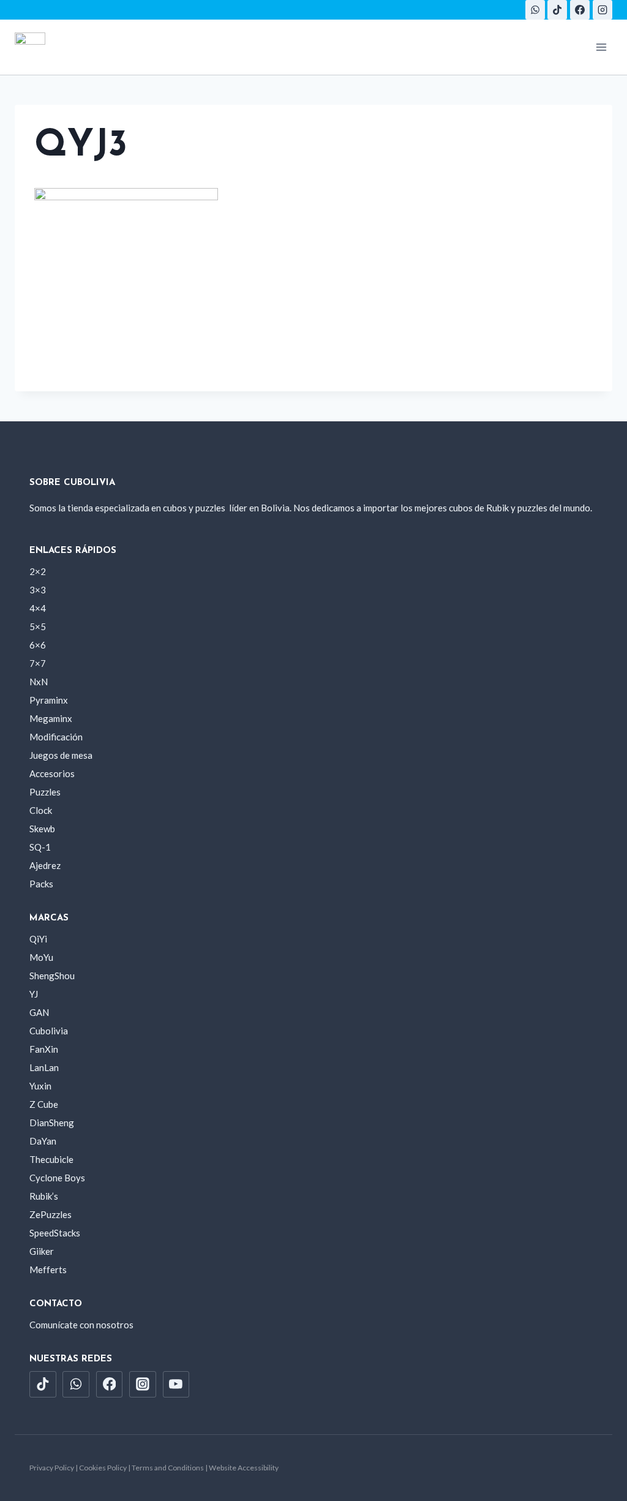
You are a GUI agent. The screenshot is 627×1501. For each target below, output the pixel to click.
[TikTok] (557, 10)
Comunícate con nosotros (81, 1324)
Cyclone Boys (57, 1177)
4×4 (37, 608)
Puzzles (45, 791)
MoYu (41, 957)
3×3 (37, 589)
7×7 (37, 663)
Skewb (42, 828)
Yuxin (40, 1085)
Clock (40, 810)
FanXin (43, 1049)
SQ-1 (40, 846)
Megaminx (50, 718)
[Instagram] (602, 10)
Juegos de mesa (60, 755)
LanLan (44, 1067)
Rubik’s (43, 1196)
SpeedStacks (54, 1232)
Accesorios (52, 773)
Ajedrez (45, 865)
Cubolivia (48, 1030)
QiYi (38, 938)
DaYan (42, 1140)
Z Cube (43, 1104)
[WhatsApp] (535, 10)
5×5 (37, 626)
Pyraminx (48, 699)
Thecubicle (51, 1159)
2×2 (37, 571)
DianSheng (51, 1122)
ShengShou (52, 975)
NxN (38, 681)
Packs (41, 883)
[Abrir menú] (601, 46)
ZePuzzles (50, 1214)
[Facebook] (580, 10)
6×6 (37, 644)
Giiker (41, 1251)
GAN (39, 1012)
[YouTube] (176, 1384)
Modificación (56, 736)
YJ (33, 993)
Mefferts (48, 1269)
